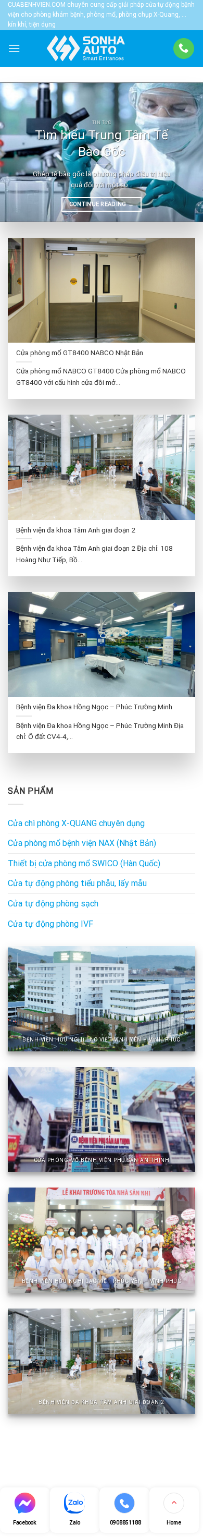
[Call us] (183, 48)
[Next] (185, 152)
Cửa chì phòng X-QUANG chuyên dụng (76, 823)
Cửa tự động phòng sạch (53, 904)
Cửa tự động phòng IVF (50, 924)
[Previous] (17, 152)
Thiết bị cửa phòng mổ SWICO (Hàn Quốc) (84, 863)
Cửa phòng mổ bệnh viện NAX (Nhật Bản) (82, 843)
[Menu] (14, 48)
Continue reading (101, 204)
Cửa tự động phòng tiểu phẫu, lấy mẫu (77, 883)
